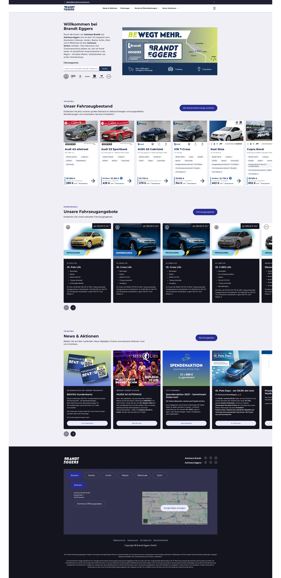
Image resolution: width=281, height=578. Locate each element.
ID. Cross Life (119, 224)
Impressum (132, 540)
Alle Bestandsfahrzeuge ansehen (198, 108)
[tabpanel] (140, 505)
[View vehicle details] (64, 181)
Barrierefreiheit (161, 540)
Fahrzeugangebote (205, 212)
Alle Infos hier (137, 423)
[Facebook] (205, 458)
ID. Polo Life (69, 224)
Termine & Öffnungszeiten (89, 504)
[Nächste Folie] (73, 307)
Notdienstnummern (78, 2)
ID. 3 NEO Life (218, 224)
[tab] (74, 475)
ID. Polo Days (235, 423)
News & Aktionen (110, 8)
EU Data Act (145, 540)
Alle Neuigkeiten (206, 338)
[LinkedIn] (215, 458)
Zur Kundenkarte (87, 423)
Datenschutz (119, 540)
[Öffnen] (214, 8)
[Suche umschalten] (214, 2)
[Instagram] (210, 458)
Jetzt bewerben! (186, 423)
